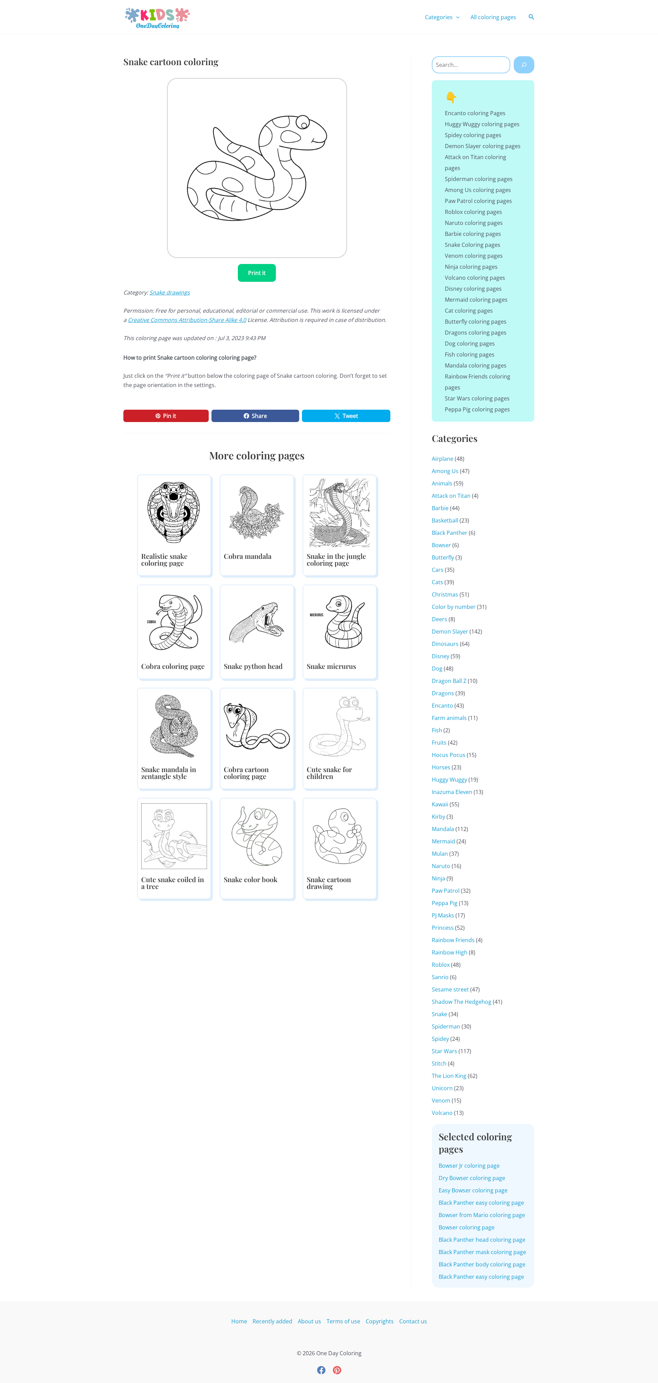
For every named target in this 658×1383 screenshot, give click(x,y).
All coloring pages (493, 17)
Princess (443, 927)
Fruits (439, 742)
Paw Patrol (446, 890)
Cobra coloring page (173, 666)
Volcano (442, 1113)
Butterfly (443, 557)
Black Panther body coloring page (482, 1264)
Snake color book (250, 879)
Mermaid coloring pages (476, 299)
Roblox (441, 965)
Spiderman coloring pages (479, 179)
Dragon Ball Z (449, 681)
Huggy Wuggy (449, 779)
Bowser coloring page (467, 1227)
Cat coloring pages (469, 310)
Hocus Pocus (448, 755)
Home (239, 1321)
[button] (456, 17)
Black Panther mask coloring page (482, 1252)
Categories (439, 17)
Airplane (442, 458)
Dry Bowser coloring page (472, 1178)
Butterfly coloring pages (476, 321)
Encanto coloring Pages (475, 113)
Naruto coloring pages (474, 223)
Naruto (441, 866)
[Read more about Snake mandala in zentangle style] (174, 725)
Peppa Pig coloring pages (477, 409)
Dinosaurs (445, 644)
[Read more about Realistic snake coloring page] (174, 512)
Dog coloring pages (470, 343)
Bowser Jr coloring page (469, 1165)
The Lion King (449, 1076)
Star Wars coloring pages (477, 398)
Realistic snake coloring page (164, 559)
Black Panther (449, 533)
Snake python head (253, 666)
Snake (439, 1014)
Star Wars (444, 1051)
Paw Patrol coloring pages (478, 201)
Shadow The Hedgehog (461, 1002)
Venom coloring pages (474, 256)
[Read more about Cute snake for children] (340, 725)
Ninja (438, 878)
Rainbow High (449, 952)
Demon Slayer (450, 631)
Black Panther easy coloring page (481, 1202)
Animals (442, 483)
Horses (441, 767)
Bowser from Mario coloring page (482, 1215)
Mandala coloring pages (476, 365)
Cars (437, 570)
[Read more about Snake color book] (257, 835)
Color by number (454, 607)
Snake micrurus (331, 666)
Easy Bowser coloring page (473, 1190)
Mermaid (443, 841)
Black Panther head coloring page (482, 1239)
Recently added (272, 1321)
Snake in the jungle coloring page (336, 559)
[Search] (524, 64)
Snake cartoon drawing (329, 883)
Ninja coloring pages (471, 266)
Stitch (439, 1063)
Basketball (445, 520)
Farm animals (449, 718)
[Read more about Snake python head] (257, 622)
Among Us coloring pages (478, 190)
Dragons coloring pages (476, 332)
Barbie (440, 508)
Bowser (441, 545)
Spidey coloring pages (473, 135)
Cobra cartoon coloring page (246, 773)
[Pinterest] (337, 1370)
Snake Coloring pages (472, 245)
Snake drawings (169, 292)
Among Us (445, 471)
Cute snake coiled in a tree (172, 883)
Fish (437, 730)
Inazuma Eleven (452, 792)
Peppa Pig (445, 903)
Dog (437, 668)
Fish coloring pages (470, 354)
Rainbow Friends (453, 940)
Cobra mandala (247, 556)
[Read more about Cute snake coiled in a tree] (174, 835)
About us (309, 1321)
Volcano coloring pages (475, 277)
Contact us (413, 1321)
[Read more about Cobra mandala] (257, 512)
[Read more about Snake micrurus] (340, 622)
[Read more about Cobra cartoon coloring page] (257, 725)
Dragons (443, 693)
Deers (439, 619)
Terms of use (343, 1321)
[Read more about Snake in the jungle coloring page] (340, 512)
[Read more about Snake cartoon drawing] (340, 835)
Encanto (442, 705)
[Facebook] (321, 1370)
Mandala (443, 829)
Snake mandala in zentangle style (168, 773)
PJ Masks (443, 915)
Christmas (445, 594)
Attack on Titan (451, 496)
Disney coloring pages (473, 288)
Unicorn (442, 1088)
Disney (440, 656)
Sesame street (450, 989)
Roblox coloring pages (473, 212)
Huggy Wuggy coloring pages (482, 124)
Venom (441, 1100)
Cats (437, 582)
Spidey (440, 1039)
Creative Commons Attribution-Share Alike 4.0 (187, 320)
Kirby (438, 816)
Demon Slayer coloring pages (483, 146)
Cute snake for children (329, 773)
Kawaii (440, 804)
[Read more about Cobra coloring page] (174, 622)
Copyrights (380, 1321)
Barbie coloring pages (473, 234)
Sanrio (440, 977)
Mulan (440, 853)
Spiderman (446, 1026)
